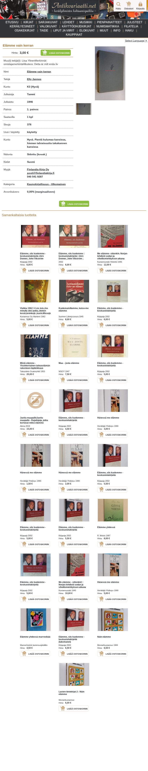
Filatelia (131, 26)
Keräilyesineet (22, 26)
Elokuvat (87, 30)
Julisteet (134, 22)
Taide (44, 30)
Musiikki (85, 22)
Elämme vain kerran (39, 71)
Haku (129, 30)
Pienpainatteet (109, 22)
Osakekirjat (25, 30)
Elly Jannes (34, 79)
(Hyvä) (35, 86)
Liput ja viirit (63, 30)
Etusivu (12, 22)
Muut (104, 30)
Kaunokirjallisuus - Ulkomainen (46, 184)
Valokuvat (48, 26)
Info (116, 30)
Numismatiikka (107, 26)
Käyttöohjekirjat (76, 26)
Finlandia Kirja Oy (38, 169)
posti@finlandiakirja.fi (40, 173)
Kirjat (28, 22)
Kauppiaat (74, 34)
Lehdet (68, 22)
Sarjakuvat (48, 22)
